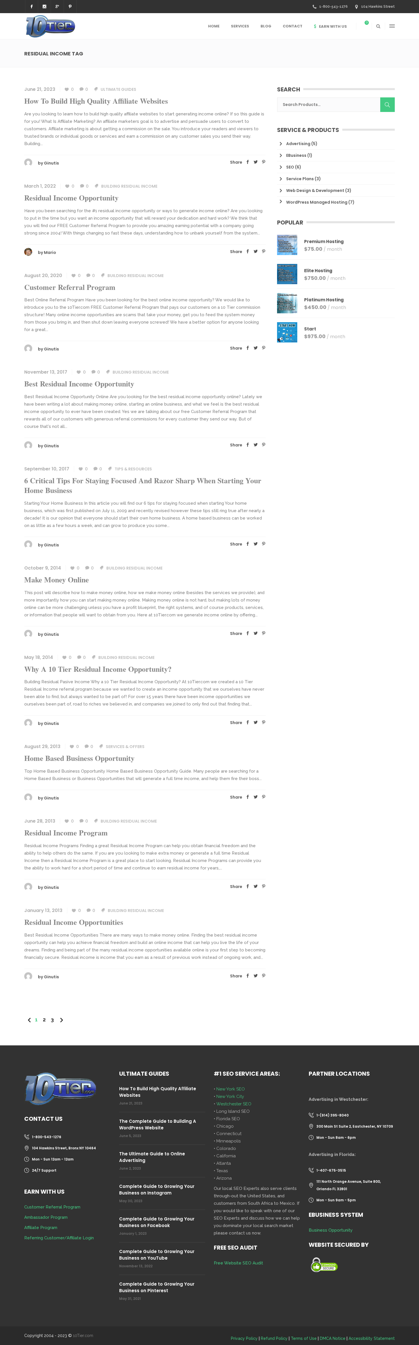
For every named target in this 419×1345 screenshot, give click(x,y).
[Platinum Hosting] (287, 303)
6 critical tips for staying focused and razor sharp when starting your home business (142, 485)
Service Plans (300, 179)
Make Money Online (56, 579)
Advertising (298, 144)
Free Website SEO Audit (238, 1263)
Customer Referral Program (69, 287)
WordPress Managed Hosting (316, 202)
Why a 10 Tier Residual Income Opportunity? (98, 669)
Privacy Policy (244, 1338)
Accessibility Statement (372, 1338)
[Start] (287, 332)
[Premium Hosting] (287, 245)
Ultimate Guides (118, 89)
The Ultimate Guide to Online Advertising (152, 1157)
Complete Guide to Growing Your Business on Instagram (156, 1189)
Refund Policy (274, 1338)
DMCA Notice (332, 1338)
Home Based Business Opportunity (79, 758)
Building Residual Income (129, 186)
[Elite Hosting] (287, 274)
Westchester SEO (233, 1104)
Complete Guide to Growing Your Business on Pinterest (156, 1287)
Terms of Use (304, 1338)
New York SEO (230, 1089)
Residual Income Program (66, 832)
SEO (290, 167)
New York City (230, 1096)
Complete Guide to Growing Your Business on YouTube (156, 1254)
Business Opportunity (331, 1230)
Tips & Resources (133, 469)
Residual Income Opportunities (73, 922)
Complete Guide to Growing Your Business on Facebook (156, 1222)
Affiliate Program (40, 1227)
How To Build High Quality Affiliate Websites (96, 100)
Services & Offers (125, 746)
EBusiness (296, 155)
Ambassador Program (46, 1217)
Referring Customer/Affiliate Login (59, 1237)
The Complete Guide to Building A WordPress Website (157, 1124)
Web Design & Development (315, 190)
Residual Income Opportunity (71, 197)
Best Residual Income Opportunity (79, 383)
